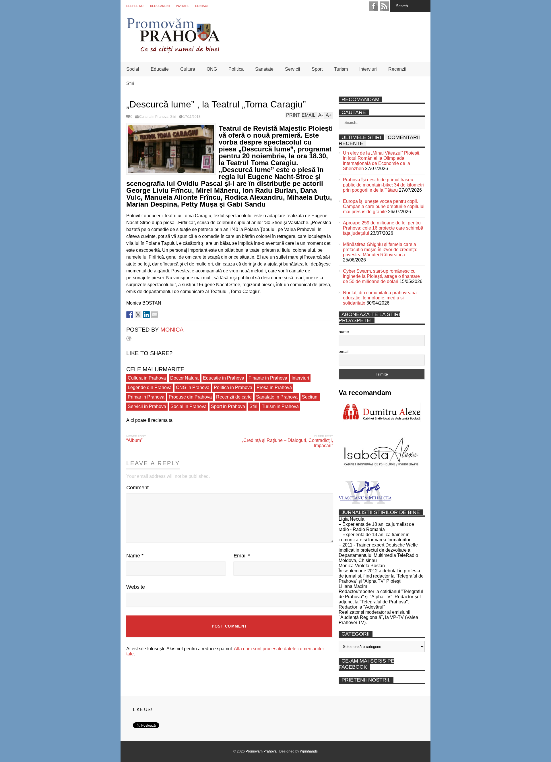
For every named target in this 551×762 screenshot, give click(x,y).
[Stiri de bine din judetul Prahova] (173, 51)
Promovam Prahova (262, 751)
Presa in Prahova (274, 387)
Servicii (292, 69)
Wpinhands (309, 751)
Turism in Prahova (280, 406)
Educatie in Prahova (223, 378)
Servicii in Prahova (147, 406)
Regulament (160, 5)
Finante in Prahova (268, 378)
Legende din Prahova (150, 387)
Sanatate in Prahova (277, 397)
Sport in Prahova (228, 406)
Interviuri (368, 69)
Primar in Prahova (146, 397)
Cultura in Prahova (153, 117)
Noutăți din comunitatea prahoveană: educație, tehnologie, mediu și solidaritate (380, 297)
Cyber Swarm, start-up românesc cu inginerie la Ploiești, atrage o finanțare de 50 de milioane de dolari (381, 276)
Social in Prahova (188, 406)
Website (135, 587)
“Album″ (134, 440)
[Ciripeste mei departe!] (138, 314)
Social (132, 69)
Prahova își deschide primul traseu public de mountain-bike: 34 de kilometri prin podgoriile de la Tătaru (383, 185)
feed (384, 6)
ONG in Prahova (192, 387)
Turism (341, 69)
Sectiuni (310, 397)
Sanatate (264, 69)
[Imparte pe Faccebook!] (129, 314)
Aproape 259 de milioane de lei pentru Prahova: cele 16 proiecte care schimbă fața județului (383, 228)
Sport (317, 69)
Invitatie (182, 5)
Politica (236, 69)
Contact (202, 5)
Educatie (160, 69)
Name (134, 556)
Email (242, 556)
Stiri (130, 83)
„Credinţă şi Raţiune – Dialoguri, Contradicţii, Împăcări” (287, 443)
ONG (212, 69)
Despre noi (135, 5)
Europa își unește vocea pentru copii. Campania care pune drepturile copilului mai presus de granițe (383, 206)
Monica (171, 329)
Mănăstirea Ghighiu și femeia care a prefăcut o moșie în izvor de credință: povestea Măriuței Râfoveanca (380, 249)
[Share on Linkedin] (146, 314)
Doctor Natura (184, 378)
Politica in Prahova (233, 387)
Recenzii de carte (234, 397)
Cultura (187, 69)
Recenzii (397, 69)
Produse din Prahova (190, 397)
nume (344, 331)
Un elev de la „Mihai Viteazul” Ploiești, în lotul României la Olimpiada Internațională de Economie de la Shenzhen (381, 161)
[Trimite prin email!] (154, 314)
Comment (137, 487)
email (343, 351)
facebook (373, 6)
